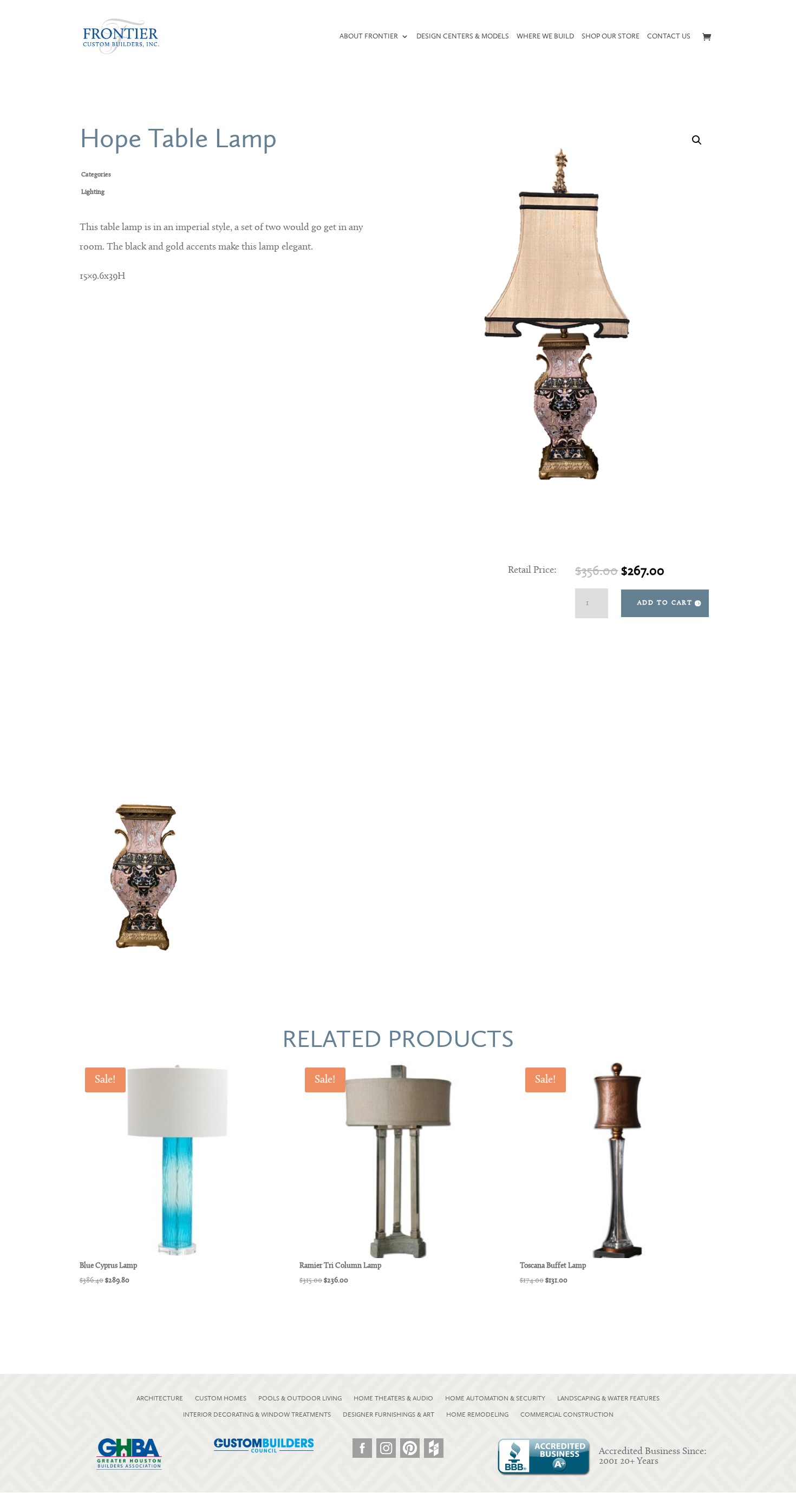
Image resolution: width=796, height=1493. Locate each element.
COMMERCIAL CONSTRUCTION (567, 1414)
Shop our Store (611, 36)
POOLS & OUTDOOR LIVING (300, 1398)
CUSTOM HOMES (220, 1398)
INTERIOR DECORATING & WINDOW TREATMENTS (257, 1414)
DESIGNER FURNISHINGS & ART (388, 1414)
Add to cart (665, 603)
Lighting (93, 192)
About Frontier (369, 36)
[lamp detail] (146, 958)
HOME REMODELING (477, 1414)
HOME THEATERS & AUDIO (393, 1398)
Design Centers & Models (462, 36)
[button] (697, 140)
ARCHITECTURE (159, 1398)
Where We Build (545, 36)
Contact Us (668, 36)
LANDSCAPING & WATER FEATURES (608, 1398)
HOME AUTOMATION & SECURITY (495, 1398)
